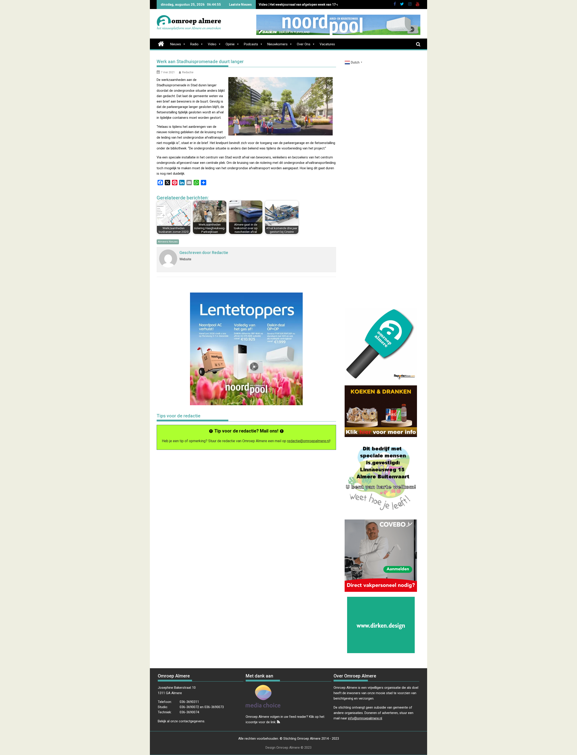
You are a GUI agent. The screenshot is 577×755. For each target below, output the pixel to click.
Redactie (187, 72)
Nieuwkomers (277, 44)
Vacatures (327, 44)
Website (185, 259)
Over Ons (303, 44)
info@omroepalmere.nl (365, 718)
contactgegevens (191, 721)
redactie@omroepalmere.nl (308, 441)
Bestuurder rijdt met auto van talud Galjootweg (294, 4)
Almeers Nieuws (168, 241)
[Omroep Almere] (161, 43)
